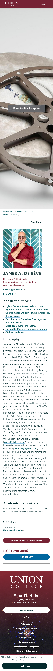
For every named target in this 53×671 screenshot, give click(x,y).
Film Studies (8, 212)
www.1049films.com (14, 442)
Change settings (18, 660)
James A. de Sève (10, 215)
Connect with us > (26, 610)
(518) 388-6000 (26, 599)
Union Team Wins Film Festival (20, 325)
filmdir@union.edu (12, 530)
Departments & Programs (26, 646)
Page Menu (36, 222)
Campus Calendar (26, 633)
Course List (26, 557)
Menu (42, 4)
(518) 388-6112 (32, 602)
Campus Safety (26, 637)
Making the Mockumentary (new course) (26, 329)
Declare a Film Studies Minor (26, 540)
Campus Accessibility (26, 628)
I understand (25, 666)
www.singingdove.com (25, 448)
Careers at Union (27, 642)
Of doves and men (14, 332)
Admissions (26, 624)
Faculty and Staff (25, 212)
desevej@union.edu (13, 289)
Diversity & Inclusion (26, 651)
